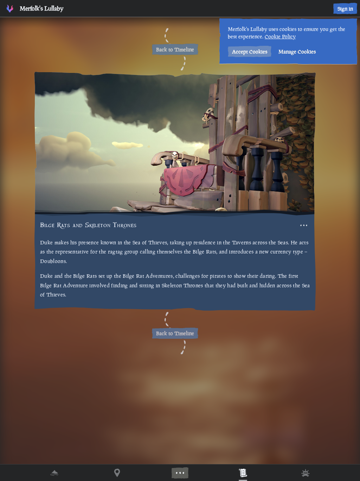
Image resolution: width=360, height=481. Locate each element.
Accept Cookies (249, 51)
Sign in (345, 8)
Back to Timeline (175, 49)
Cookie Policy (280, 36)
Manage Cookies (297, 51)
